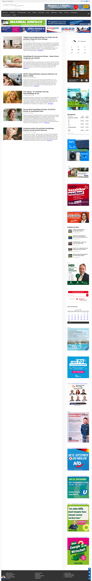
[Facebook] (81, 1)
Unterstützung (38, 573)
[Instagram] (83, 1)
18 (72, 317)
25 (72, 319)
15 (84, 316)
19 (75, 317)
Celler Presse (9, 573)
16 (87, 316)
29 (84, 319)
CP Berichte (12, 12)
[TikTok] (84, 1)
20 (78, 317)
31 (68, 320)
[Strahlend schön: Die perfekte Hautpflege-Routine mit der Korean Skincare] (12, 139)
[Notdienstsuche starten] (87, 295)
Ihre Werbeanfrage (10, 577)
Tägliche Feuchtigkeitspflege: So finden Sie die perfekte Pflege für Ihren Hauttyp (40, 38)
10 (68, 316)
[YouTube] (87, 1)
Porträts (8, 578)
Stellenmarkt (54, 12)
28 (81, 319)
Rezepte (34, 12)
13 (78, 316)
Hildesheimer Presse (69, 575)
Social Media (74, 12)
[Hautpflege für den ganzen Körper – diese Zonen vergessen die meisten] (12, 67)
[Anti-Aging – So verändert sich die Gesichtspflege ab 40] (12, 103)
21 (81, 317)
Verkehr (60, 12)
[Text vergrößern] (89, 569)
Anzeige (32, 40)
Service (66, 12)
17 (68, 317)
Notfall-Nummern (6, 15)
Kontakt (14, 15)
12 (75, 316)
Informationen (9, 575)
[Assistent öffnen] (3, 578)
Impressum (37, 578)
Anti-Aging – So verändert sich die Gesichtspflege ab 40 (36, 92)
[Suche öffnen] (88, 13)
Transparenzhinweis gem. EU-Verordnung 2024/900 (13, 26)
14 (81, 316)
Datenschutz (38, 577)
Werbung (37, 574)
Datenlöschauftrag (39, 575)
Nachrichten (5, 12)
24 (69, 319)
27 (78, 319)
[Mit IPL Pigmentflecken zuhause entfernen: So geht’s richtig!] (12, 85)
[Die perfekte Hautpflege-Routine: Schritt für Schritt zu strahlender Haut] (12, 120)
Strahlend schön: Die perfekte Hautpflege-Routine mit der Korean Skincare (38, 129)
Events (47, 12)
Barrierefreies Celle (69, 574)
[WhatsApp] (88, 1)
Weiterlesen (40, 50)
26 (75, 319)
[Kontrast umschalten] (89, 575)
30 (87, 319)
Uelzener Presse (68, 577)
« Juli (69, 322)
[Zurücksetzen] (89, 578)
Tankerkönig (71, 134)
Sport (29, 12)
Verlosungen (41, 12)
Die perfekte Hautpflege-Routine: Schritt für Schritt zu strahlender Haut (39, 110)
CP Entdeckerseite (21, 12)
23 (87, 317)
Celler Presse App (10, 574)
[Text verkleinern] (89, 572)
